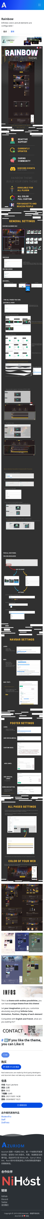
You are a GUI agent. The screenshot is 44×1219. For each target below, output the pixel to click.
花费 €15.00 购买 (12, 1067)
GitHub (4, 1196)
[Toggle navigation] (39, 5)
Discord (4, 1199)
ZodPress (5, 1122)
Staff (3, 1119)
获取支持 (23, 1105)
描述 (5, 31)
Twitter (4, 1202)
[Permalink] (2, 1040)
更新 (12, 31)
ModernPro (6, 1116)
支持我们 (5, 1205)
